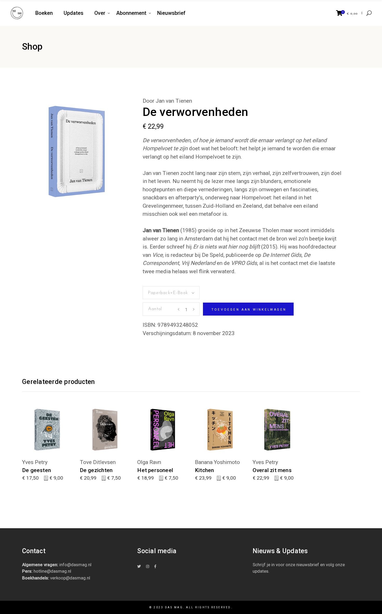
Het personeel (155, 470)
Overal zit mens (272, 470)
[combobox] (171, 292)
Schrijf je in (264, 564)
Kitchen (204, 470)
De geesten (36, 470)
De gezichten (96, 470)
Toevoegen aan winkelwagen (249, 309)
